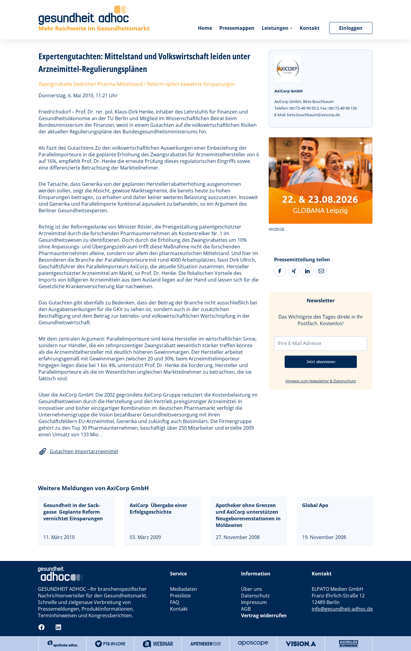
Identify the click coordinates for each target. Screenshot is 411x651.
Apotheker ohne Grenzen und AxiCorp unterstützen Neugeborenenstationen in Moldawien (248, 515)
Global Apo (315, 505)
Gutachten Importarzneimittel (84, 451)
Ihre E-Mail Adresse (299, 343)
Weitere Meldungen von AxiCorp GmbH (93, 488)
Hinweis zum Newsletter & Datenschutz (321, 381)
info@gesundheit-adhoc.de (342, 609)
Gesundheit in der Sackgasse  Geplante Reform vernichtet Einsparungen (73, 512)
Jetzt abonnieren (320, 362)
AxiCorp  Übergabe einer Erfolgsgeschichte (158, 508)
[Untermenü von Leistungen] (291, 27)
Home (205, 28)
